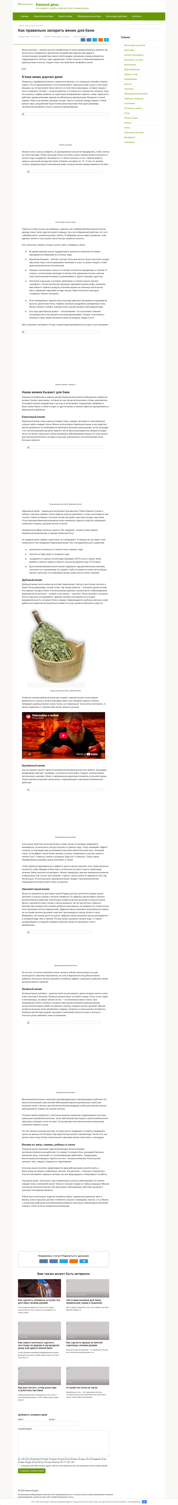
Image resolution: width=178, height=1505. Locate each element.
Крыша (127, 84)
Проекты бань (65, 16)
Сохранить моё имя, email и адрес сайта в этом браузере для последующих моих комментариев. (64, 1466)
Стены (127, 127)
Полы (127, 113)
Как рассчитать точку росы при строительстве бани (37, 1389)
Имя (21, 1419)
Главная (24, 16)
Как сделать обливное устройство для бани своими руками (39, 1301)
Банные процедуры (134, 55)
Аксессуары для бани (116, 16)
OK (144, 1502)
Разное (127, 123)
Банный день (47, 4)
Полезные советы (133, 108)
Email (52, 1419)
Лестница (129, 89)
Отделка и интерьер (133, 98)
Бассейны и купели (133, 60)
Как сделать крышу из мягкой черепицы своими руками (84, 1344)
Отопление (129, 103)
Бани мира (129, 50)
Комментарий (25, 1429)
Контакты (137, 16)
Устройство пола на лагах (82, 1387)
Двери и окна (130, 74)
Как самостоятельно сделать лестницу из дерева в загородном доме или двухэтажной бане (38, 1345)
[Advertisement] (65, 1229)
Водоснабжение (132, 69)
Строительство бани (43, 16)
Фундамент (129, 137)
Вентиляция (130, 64)
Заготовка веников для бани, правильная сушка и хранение (84, 1301)
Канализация (130, 79)
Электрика (129, 142)
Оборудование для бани (89, 16)
